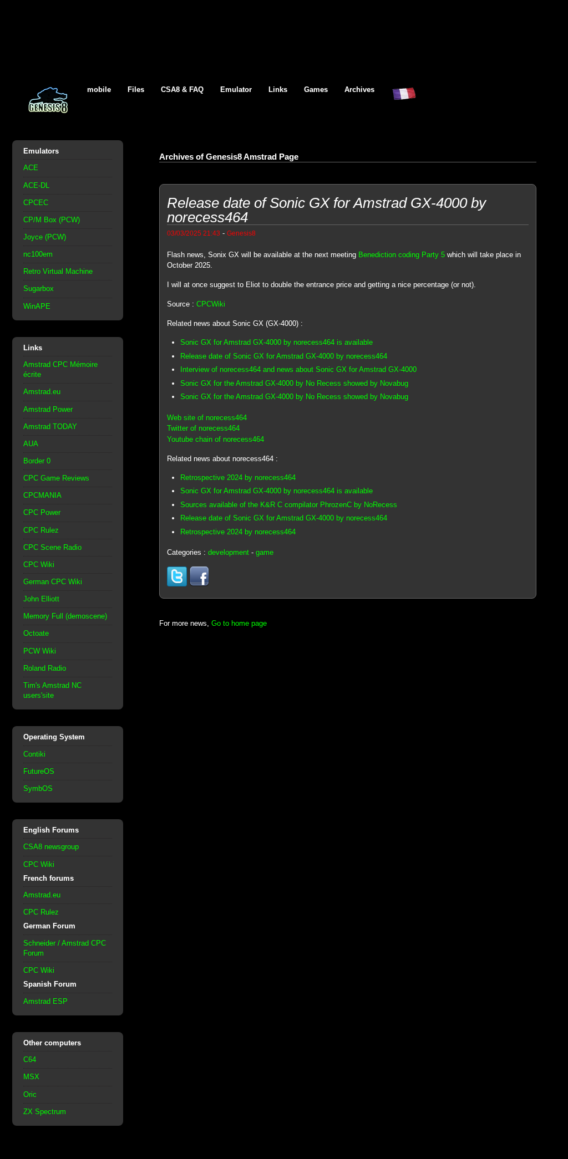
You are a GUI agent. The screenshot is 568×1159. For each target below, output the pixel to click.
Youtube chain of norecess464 (215, 439)
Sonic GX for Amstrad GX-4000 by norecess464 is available (276, 342)
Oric (30, 1094)
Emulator (236, 89)
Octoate (36, 633)
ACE (30, 168)
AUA (30, 444)
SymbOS (38, 788)
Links (277, 89)
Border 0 (36, 461)
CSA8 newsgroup (51, 847)
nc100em (38, 254)
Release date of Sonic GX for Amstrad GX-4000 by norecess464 (283, 356)
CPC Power (41, 512)
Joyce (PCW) (44, 237)
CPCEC (35, 202)
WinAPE (36, 306)
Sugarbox (38, 288)
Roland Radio (44, 668)
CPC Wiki (38, 564)
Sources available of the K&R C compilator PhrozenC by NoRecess (288, 505)
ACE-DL (36, 185)
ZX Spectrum (44, 1111)
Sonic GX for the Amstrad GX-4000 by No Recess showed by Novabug (294, 383)
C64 (29, 1059)
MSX (31, 1077)
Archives (359, 89)
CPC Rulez (41, 530)
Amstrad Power (48, 409)
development (228, 552)
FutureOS (38, 771)
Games (316, 89)
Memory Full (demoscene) (65, 616)
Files (136, 89)
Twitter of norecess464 (203, 428)
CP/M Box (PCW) (51, 220)
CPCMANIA (42, 495)
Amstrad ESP (45, 1001)
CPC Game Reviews (56, 478)
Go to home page (239, 623)
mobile (99, 89)
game (264, 552)
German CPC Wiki (52, 582)
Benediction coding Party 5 (401, 255)
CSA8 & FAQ (182, 89)
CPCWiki (210, 304)
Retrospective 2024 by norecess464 (238, 477)
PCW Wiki (39, 651)
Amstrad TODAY (50, 426)
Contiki (34, 754)
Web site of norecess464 (207, 417)
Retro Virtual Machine (58, 271)
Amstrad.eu (41, 391)
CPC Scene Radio (52, 547)
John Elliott (41, 599)
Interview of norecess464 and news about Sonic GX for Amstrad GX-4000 (298, 369)
